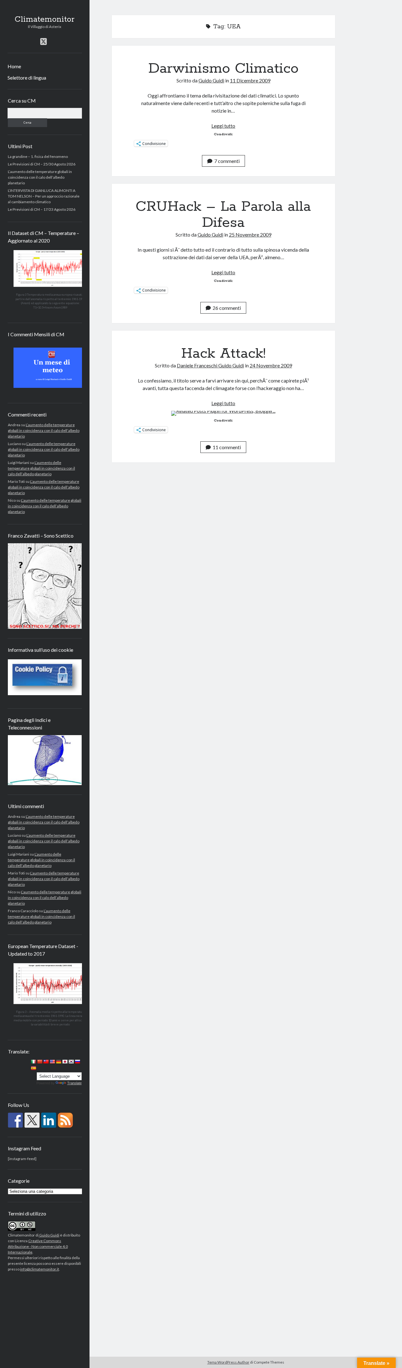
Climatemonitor (44, 19)
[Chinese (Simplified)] (39, 1061)
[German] (58, 1061)
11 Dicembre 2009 (250, 80)
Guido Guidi (49, 1235)
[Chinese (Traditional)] (46, 1061)
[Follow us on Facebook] (15, 1120)
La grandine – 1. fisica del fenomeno (38, 156)
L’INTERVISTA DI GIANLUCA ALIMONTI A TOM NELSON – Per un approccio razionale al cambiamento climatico (43, 196)
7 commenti (227, 161)
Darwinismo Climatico (223, 68)
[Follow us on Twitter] (32, 1120)
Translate (74, 1083)
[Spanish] (33, 1068)
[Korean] (71, 1061)
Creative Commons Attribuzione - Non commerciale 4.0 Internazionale (38, 1246)
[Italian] (33, 1061)
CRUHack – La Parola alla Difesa (223, 215)
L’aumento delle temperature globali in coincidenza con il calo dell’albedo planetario (40, 177)
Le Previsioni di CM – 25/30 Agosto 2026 (41, 163)
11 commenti (227, 447)
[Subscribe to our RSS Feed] (65, 1120)
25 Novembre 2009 (250, 234)
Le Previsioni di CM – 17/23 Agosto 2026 (41, 209)
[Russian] (77, 1061)
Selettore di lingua (27, 78)
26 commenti (227, 308)
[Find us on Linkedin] (48, 1120)
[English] (52, 1061)
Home (14, 66)
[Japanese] (65, 1061)
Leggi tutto (223, 126)
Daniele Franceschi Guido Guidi (210, 365)
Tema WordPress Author (228, 1362)
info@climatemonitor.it (39, 1269)
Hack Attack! (223, 353)
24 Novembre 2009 (271, 365)
